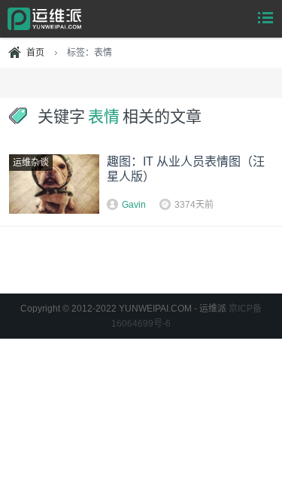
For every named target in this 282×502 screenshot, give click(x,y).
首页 (35, 52)
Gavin (134, 204)
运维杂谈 (31, 162)
